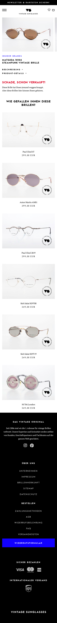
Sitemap (28, 488)
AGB (28, 516)
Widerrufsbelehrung (28, 522)
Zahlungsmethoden (28, 511)
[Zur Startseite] (28, 10)
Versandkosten (28, 534)
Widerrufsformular (28, 543)
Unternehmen (28, 470)
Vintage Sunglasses (28, 13)
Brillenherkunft (28, 482)
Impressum (28, 476)
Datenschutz (28, 494)
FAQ (28, 528)
